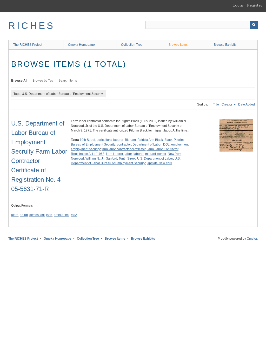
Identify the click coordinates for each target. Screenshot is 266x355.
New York (174, 154)
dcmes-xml (37, 215)
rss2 (74, 215)
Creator (227, 104)
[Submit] (254, 25)
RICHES (31, 25)
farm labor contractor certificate (123, 149)
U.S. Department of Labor (155, 158)
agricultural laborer (110, 140)
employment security (85, 149)
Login (237, 5)
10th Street (87, 140)
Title (216, 104)
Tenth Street (127, 158)
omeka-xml (61, 215)
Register (254, 5)
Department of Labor (147, 144)
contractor (124, 144)
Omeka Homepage (81, 45)
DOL (166, 144)
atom (14, 215)
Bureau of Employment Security (93, 144)
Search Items (67, 80)
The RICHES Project (27, 45)
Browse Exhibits (225, 45)
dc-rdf (24, 215)
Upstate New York (159, 163)
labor (128, 154)
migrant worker (155, 154)
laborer (139, 154)
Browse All (19, 80)
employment (180, 144)
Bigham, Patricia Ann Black (144, 140)
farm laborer (114, 154)
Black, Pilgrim (174, 140)
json (49, 215)
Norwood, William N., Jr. (87, 158)
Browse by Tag (42, 80)
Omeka (252, 238)
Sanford (111, 158)
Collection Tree (132, 45)
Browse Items (178, 45)
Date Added (246, 104)
